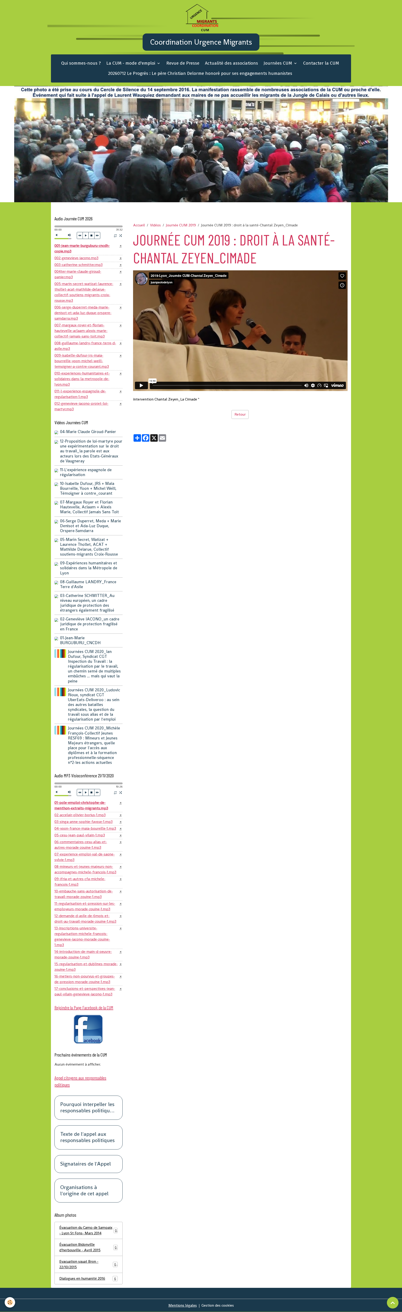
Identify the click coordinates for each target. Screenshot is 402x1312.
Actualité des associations (231, 63)
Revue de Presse (182, 63)
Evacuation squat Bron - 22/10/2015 (87, 1264)
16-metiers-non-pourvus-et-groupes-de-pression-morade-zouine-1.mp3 (84, 979)
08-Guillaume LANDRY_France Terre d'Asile (88, 584)
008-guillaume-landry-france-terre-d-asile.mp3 (85, 346)
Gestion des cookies (217, 1305)
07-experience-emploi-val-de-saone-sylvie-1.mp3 (84, 857)
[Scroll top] (393, 1303)
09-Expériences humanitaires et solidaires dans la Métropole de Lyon (88, 567)
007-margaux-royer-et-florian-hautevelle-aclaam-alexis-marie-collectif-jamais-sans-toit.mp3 (80, 331)
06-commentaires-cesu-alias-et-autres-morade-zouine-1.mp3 (80, 844)
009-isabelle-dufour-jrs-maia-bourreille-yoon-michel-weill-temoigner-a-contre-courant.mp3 (81, 361)
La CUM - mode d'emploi (131, 63)
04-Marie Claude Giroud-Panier (88, 431)
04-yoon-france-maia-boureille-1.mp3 (85, 828)
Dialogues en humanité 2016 (87, 1278)
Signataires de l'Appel (85, 1164)
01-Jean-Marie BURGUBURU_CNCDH (80, 640)
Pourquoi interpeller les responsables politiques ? (87, 1107)
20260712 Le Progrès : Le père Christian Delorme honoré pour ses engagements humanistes (200, 73)
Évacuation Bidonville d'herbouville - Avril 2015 (88, 1247)
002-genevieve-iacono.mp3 (76, 257)
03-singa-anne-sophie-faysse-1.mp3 (83, 821)
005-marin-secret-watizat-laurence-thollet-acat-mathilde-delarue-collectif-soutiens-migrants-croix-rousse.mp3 (83, 292)
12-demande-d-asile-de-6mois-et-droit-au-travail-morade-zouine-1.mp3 (85, 918)
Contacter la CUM (321, 63)
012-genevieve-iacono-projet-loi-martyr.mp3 (81, 406)
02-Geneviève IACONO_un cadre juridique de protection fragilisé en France (89, 623)
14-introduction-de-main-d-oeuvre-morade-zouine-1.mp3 (83, 954)
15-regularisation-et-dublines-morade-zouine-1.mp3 (86, 966)
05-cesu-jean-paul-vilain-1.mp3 (79, 835)
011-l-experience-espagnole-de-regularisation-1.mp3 (80, 394)
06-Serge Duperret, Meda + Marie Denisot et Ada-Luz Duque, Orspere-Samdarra (90, 525)
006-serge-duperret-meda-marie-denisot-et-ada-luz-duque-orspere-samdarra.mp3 (82, 313)
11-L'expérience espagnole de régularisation (86, 472)
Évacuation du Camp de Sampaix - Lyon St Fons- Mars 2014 (88, 1230)
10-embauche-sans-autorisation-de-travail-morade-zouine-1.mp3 (83, 894)
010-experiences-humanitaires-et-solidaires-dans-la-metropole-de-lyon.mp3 (82, 379)
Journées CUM (278, 63)
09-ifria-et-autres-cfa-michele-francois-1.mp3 (79, 881)
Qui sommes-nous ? (81, 63)
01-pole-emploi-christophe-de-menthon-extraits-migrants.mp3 (81, 805)
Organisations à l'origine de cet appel (84, 1190)
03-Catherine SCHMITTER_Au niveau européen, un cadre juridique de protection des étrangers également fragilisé (87, 603)
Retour (240, 414)
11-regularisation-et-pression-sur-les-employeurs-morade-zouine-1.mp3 (84, 906)
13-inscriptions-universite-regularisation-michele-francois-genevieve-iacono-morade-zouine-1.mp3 (82, 936)
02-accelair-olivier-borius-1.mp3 (80, 814)
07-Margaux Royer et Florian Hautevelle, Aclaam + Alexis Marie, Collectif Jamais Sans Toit (89, 507)
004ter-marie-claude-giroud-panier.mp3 (77, 274)
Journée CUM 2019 (181, 225)
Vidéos (155, 225)
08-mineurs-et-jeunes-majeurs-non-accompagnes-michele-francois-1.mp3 (85, 869)
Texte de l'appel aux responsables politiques (87, 1137)
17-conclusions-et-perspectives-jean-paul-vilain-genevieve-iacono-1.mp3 (84, 991)
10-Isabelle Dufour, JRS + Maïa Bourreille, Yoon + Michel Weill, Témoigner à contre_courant (88, 488)
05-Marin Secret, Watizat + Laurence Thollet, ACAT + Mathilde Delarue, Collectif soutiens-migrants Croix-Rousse (89, 547)
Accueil (139, 225)
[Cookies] (10, 1302)
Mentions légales (182, 1305)
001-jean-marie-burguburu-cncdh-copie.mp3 (82, 248)
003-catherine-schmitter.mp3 (78, 264)
